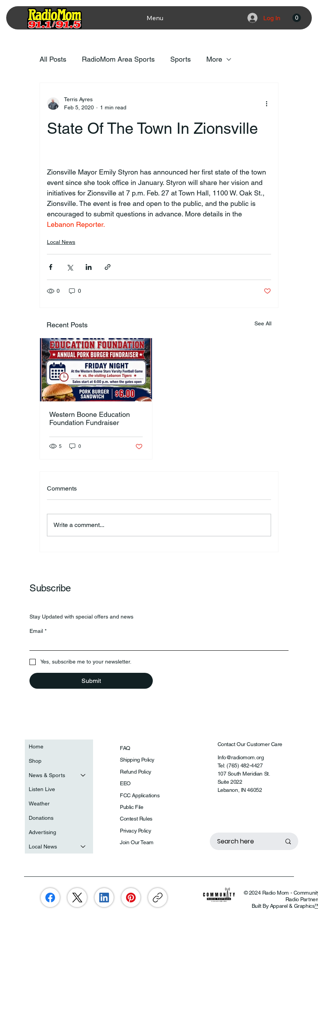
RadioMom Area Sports (118, 59)
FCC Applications (139, 795)
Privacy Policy (135, 831)
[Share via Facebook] (50, 267)
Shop (35, 761)
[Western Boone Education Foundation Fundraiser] (96, 369)
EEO (125, 783)
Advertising (42, 832)
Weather (39, 803)
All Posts (53, 59)
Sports (180, 59)
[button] (296, 18)
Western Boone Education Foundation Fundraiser (89, 418)
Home (36, 746)
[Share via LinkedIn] (88, 267)
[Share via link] (107, 267)
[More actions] (266, 103)
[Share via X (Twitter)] (69, 267)
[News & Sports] (83, 775)
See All (262, 323)
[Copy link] (157, 897)
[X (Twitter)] (77, 897)
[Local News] (83, 847)
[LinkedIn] (104, 897)
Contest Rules (136, 819)
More (214, 59)
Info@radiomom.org (241, 757)
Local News (61, 242)
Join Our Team (137, 842)
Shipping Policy (137, 760)
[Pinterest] (130, 897)
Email (38, 631)
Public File (131, 807)
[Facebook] (50, 897)
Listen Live (42, 789)
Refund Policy (135, 772)
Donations (41, 818)
